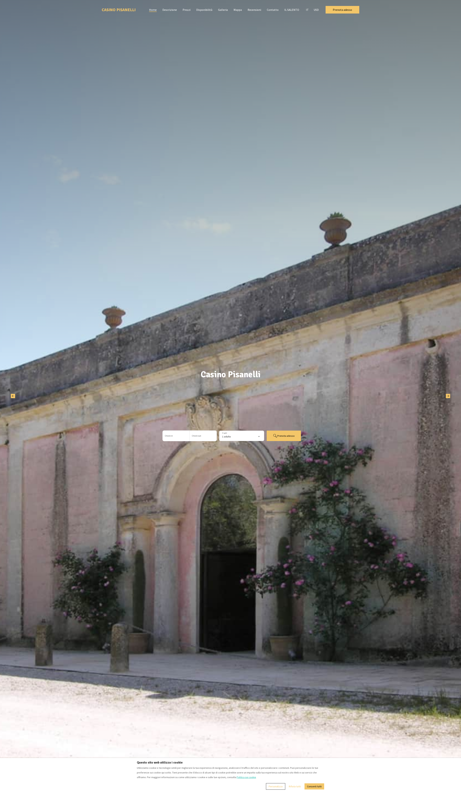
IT (307, 10)
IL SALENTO (291, 10)
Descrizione (169, 10)
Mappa (238, 10)
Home (153, 10)
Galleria (223, 10)
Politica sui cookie (246, 777)
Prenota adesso (342, 10)
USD (316, 10)
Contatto (273, 10)
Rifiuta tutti (295, 786)
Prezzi (187, 10)
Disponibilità (204, 10)
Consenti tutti (314, 786)
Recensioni (254, 10)
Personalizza (276, 786)
